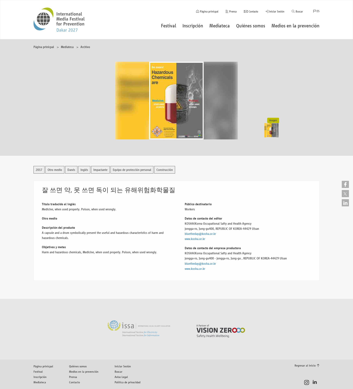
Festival (38, 371)
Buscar (299, 11)
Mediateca (67, 47)
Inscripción (40, 377)
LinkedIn (315, 382)
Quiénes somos (78, 366)
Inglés (84, 170)
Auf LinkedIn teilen (345, 202)
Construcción (164, 170)
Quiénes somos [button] (250, 25)
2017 (39, 170)
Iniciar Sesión (276, 11)
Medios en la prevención (83, 371)
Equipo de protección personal (132, 170)
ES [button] (318, 11)
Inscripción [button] (192, 25)
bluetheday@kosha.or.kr (200, 233)
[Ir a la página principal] (59, 20)
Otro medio (55, 170)
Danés (71, 170)
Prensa (233, 11)
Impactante (100, 170)
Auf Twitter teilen (345, 193)
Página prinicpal (209, 11)
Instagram (307, 382)
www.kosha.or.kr (195, 239)
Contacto (253, 11)
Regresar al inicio (305, 365)
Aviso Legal (121, 377)
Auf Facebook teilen (345, 184)
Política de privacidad (127, 382)
